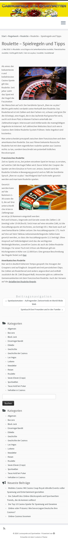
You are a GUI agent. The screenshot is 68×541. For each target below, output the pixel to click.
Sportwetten (13, 382)
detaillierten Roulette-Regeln (22, 281)
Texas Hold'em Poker (17, 386)
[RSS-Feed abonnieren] (5, 528)
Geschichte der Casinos (17, 353)
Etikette (11, 345)
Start (4, 36)
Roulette (24, 36)
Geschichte (12, 349)
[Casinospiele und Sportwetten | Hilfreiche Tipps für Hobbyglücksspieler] (34, 9)
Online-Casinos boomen (19, 516)
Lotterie (11, 361)
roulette (40, 53)
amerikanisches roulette (43, 49)
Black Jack (12, 337)
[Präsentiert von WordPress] (54, 533)
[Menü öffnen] (63, 23)
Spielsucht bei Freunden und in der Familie (42, 309)
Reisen (10, 369)
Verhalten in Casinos (16, 390)
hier (24, 255)
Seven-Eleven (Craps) (16, 378)
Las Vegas (12, 357)
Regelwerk (13, 36)
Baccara (11, 333)
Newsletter (12, 365)
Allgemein (12, 328)
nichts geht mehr (16, 53)
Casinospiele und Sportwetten (29, 533)
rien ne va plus (30, 53)
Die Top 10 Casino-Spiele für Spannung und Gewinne (32, 504)
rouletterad (49, 53)
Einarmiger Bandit (15, 341)
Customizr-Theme (40, 537)
